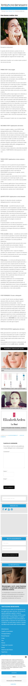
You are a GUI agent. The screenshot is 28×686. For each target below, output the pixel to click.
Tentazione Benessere (14, 5)
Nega (14, 676)
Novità (3, 647)
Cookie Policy (13, 684)
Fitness (3, 642)
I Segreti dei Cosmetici (7, 645)
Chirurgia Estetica (5, 633)
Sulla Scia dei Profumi (7, 649)
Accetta (14, 672)
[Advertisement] (13, 524)
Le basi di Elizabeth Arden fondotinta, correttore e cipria (13, 428)
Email (5, 479)
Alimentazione (5, 629)
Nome (5, 471)
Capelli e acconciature (7, 631)
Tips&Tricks (4, 652)
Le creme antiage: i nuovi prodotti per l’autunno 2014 (13, 369)
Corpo (3, 638)
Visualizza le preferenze (14, 680)
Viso (2, 640)
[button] (26, 657)
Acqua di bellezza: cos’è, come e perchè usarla (13, 388)
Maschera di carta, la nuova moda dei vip (11, 408)
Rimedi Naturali (5, 636)
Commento (6, 451)
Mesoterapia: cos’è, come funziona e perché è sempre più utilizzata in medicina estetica (14, 587)
